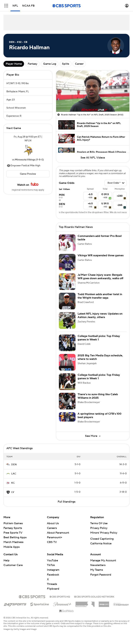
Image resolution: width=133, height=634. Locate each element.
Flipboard (53, 588)
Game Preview (28, 173)
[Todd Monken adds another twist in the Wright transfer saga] (67, 301)
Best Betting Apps (14, 537)
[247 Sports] (15, 603)
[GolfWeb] (66, 611)
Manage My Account (103, 560)
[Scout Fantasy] (121, 604)
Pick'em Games (13, 523)
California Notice (101, 543)
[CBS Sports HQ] (60, 596)
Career (79, 64)
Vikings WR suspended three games (100, 255)
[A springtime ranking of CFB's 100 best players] (67, 417)
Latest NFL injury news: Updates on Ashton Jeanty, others (100, 315)
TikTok (51, 565)
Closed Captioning (102, 539)
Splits (65, 64)
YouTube (52, 560)
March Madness (13, 542)
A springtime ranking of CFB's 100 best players (99, 415)
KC (13, 483)
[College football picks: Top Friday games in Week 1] (67, 343)
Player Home (14, 64)
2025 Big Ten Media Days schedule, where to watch (100, 357)
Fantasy (32, 64)
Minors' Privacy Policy (103, 532)
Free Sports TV (12, 532)
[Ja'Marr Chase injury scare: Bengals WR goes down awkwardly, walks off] (67, 281)
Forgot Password (100, 574)
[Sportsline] (39, 604)
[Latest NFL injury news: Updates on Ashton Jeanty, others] (67, 320)
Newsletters (97, 565)
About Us (53, 523)
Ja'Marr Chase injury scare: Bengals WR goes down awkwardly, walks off (100, 276)
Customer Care (13, 565)
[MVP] (104, 603)
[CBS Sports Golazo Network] (94, 596)
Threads (52, 584)
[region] (92, 91)
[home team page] (28, 150)
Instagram (53, 570)
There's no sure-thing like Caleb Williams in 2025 (98, 396)
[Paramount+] (62, 603)
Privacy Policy (98, 528)
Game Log (49, 64)
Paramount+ (54, 537)
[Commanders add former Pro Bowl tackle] (67, 242)
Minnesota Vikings (25, 159)
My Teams (96, 570)
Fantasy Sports (12, 528)
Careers (52, 528)
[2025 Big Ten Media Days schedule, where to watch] (67, 362)
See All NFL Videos (93, 157)
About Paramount (58, 532)
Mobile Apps (11, 547)
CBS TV (52, 542)
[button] (6, 5)
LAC (13, 473)
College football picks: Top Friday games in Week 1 (99, 337)
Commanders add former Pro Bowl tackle (100, 237)
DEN (14, 464)
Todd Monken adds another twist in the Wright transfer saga (100, 296)
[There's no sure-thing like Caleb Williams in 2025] (67, 401)
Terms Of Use (99, 523)
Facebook (53, 574)
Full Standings (66, 501)
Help (6, 560)
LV (12, 492)
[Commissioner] (85, 603)
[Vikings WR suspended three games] (67, 262)
